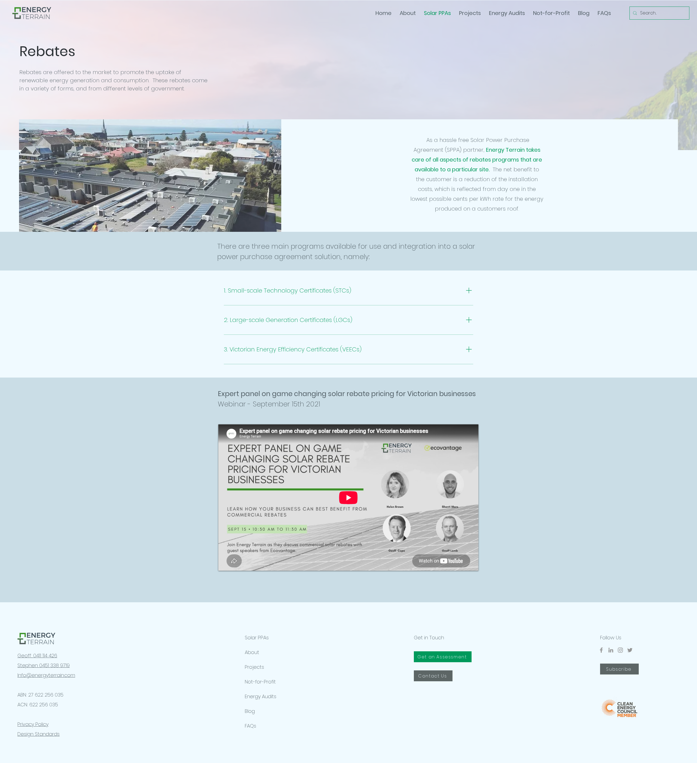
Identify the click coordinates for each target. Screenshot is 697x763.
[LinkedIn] (610, 650)
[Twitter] (629, 650)
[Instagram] (620, 650)
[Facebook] (601, 650)
